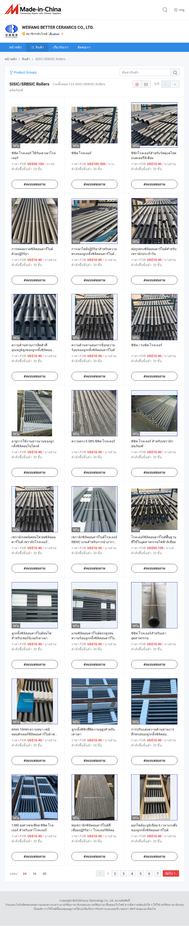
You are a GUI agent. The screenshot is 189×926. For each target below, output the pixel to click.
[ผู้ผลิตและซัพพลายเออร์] (34, 9)
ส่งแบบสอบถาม (34, 184)
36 (34, 873)
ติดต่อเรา (84, 47)
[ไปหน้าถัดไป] (175, 84)
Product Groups (25, 72)
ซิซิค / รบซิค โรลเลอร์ (146, 345)
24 (25, 874)
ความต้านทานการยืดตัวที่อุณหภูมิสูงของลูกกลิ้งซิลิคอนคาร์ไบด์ (32, 350)
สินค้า (39, 47)
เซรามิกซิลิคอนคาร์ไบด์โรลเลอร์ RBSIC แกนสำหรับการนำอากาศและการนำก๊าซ (94, 542)
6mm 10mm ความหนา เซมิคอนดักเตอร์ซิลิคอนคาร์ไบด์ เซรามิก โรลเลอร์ (33, 734)
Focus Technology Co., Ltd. (97, 900)
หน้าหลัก (15, 47)
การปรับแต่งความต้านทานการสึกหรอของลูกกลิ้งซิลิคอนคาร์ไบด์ (152, 734)
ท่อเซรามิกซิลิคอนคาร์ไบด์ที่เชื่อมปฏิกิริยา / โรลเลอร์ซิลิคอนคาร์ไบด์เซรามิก (93, 830)
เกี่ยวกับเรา (60, 47)
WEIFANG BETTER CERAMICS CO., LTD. (58, 27)
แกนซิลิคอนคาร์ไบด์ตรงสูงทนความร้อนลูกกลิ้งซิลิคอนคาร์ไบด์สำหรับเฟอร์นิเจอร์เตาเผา (94, 638)
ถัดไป (169, 873)
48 (44, 873)
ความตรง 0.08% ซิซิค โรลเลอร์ (93, 441)
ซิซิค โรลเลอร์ (81, 153)
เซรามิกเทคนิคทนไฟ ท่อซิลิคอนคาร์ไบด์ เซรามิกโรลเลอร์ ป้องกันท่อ (34, 542)
